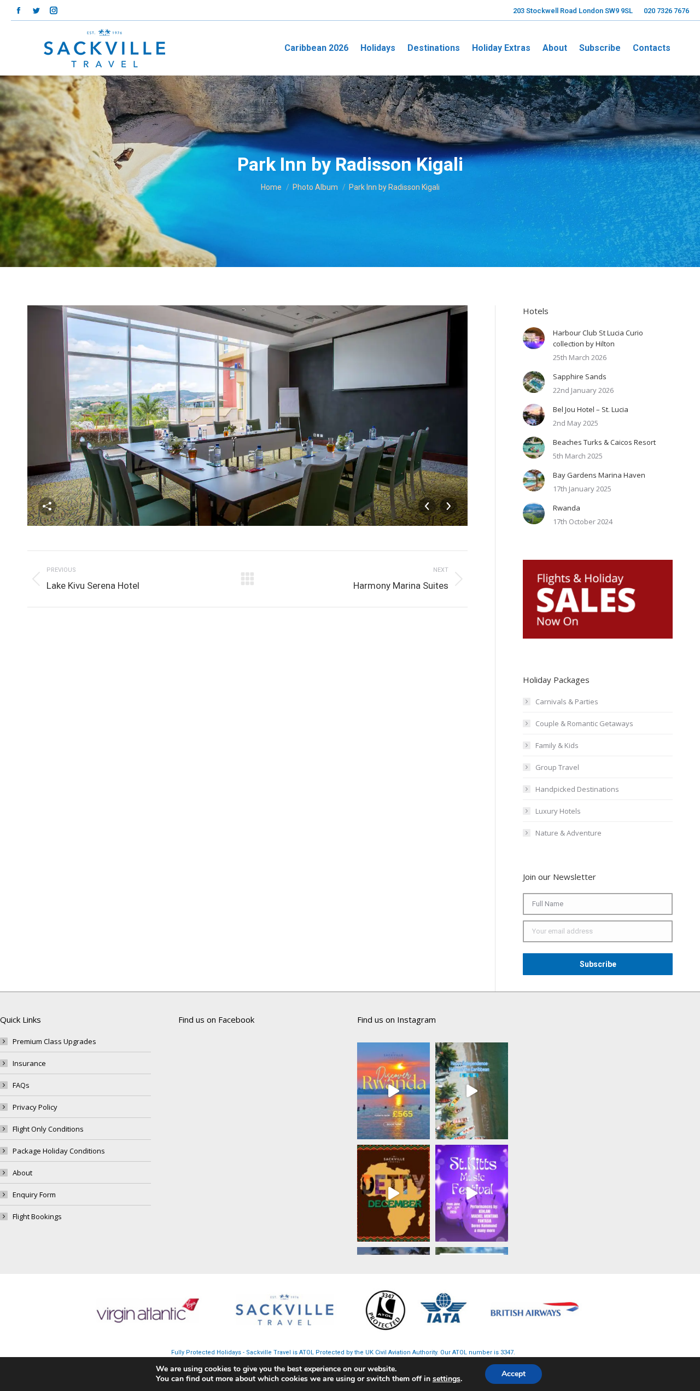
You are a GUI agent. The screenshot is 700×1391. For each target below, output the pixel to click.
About (22, 1173)
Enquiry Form (34, 1194)
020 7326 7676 (666, 11)
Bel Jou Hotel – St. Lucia (590, 409)
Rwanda (566, 508)
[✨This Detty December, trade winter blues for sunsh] (393, 1193)
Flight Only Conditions (48, 1129)
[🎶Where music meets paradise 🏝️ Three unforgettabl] (471, 1193)
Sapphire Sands (579, 376)
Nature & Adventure (568, 833)
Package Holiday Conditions (59, 1151)
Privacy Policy (35, 1107)
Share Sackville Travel (47, 506)
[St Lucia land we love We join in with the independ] (471, 1090)
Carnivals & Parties (566, 701)
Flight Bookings (37, 1216)
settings (446, 1379)
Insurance (29, 1063)
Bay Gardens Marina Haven (599, 475)
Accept (513, 1374)
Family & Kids (557, 745)
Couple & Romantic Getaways (584, 723)
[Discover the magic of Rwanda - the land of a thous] (393, 1090)
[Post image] (534, 338)
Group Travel (557, 767)
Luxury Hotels (558, 811)
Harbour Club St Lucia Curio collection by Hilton (598, 338)
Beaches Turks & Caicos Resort (604, 442)
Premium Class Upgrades (54, 1041)
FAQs (21, 1085)
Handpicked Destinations (577, 789)
